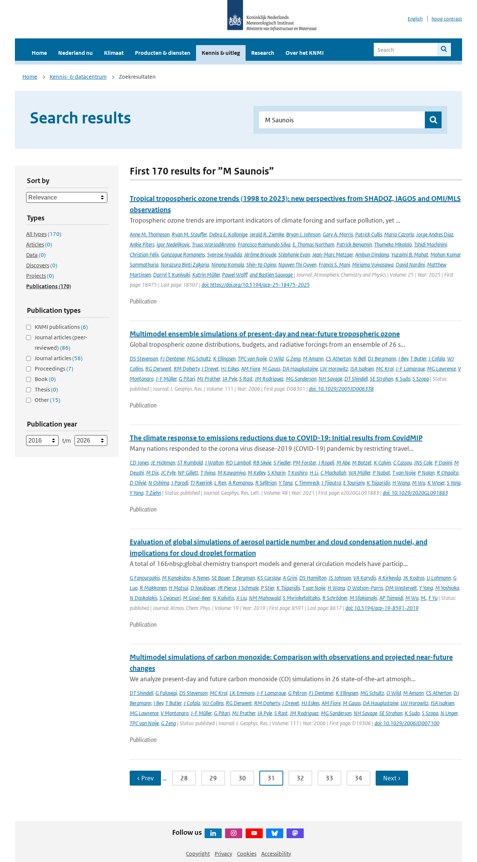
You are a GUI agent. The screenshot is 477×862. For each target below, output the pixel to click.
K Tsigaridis (378, 482)
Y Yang (136, 492)
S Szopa (421, 378)
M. (423, 597)
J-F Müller (166, 378)
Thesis (46, 389)
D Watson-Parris (365, 587)
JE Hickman (163, 462)
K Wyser (436, 482)
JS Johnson (340, 577)
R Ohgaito (447, 472)
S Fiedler (282, 462)
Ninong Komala (227, 264)
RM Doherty (186, 368)
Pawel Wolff (234, 274)
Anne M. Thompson (150, 234)
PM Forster (304, 462)
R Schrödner (334, 597)
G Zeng (293, 358)
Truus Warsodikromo (214, 244)
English (415, 19)
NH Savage (330, 378)
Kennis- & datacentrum (78, 76)
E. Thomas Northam (313, 244)
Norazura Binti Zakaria (185, 264)
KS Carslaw (269, 577)
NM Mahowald (265, 597)
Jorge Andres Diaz (435, 234)
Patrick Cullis (368, 234)
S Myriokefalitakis (301, 597)
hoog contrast (447, 19)
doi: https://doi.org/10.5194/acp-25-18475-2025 (256, 284)
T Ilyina (207, 472)
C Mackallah (333, 472)
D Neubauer (202, 587)
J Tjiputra (331, 482)
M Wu (418, 482)
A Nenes (201, 577)
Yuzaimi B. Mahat (409, 254)
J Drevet (210, 368)
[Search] (444, 49)
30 (242, 778)
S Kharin (276, 472)
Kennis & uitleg (221, 52)
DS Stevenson (144, 358)
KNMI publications (61, 326)
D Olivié (138, 482)
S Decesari (170, 597)
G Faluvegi (166, 692)
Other (47, 399)
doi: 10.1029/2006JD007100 (407, 723)
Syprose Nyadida (224, 254)
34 (358, 778)
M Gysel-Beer (197, 597)
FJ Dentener (172, 358)
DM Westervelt (401, 587)
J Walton (214, 462)
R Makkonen (153, 587)
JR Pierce (227, 587)
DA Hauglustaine (300, 368)
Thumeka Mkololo (393, 244)
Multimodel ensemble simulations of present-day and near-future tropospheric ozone (265, 334)
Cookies (246, 853)
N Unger (449, 713)
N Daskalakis (143, 597)
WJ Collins (213, 703)
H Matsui (178, 587)
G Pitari (187, 378)
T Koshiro (297, 472)
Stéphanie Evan (294, 254)
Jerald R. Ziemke (267, 234)
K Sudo (402, 378)
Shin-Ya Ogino (261, 264)
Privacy (223, 853)
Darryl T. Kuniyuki (171, 274)
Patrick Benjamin (354, 244)
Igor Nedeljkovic (173, 244)
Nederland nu (75, 52)
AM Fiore (250, 368)
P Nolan (426, 472)
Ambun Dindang (372, 254)
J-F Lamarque (410, 368)
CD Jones (139, 462)
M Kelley (256, 472)
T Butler (418, 358)
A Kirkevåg (389, 577)
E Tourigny (353, 482)
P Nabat (381, 472)
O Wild (276, 358)
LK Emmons (242, 692)
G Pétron (297, 692)
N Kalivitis (223, 597)
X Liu (241, 597)
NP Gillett (188, 472)
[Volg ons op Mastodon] (295, 833)
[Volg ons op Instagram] (234, 833)
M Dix (152, 472)
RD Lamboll (238, 462)
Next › (392, 778)
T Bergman (243, 577)
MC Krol (385, 368)
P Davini (443, 462)
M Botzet (362, 462)
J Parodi (179, 482)
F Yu (433, 597)
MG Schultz (199, 358)
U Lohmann (439, 577)
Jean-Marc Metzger (332, 254)
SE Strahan (381, 378)
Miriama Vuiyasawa (373, 264)
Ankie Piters (142, 244)
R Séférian (266, 482)
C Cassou (402, 462)
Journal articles (59, 358)
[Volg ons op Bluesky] (275, 833)
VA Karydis (364, 577)
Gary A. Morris (338, 234)
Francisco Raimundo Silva (264, 244)
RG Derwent (158, 368)
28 (184, 778)
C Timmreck (307, 482)
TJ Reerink (201, 482)
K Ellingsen (224, 358)
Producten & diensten (162, 52)
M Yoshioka (447, 587)
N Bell (359, 358)
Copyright (198, 853)
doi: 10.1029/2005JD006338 (341, 388)
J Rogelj (326, 462)
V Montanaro (175, 713)
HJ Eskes (230, 368)
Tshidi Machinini (430, 244)
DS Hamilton (312, 577)
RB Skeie (262, 462)
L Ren (220, 482)
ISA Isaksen (362, 368)
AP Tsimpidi (391, 597)
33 (329, 778)
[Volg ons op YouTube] (254, 833)
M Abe (343, 462)
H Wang (401, 482)
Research (262, 52)
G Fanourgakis (145, 577)
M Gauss (271, 368)
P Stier (267, 587)
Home (39, 52)
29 (213, 778)
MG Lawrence (441, 368)
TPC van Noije (252, 358)
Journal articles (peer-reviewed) (61, 342)
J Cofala (437, 358)
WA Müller (359, 472)
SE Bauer (221, 577)
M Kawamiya (232, 472)
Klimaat (114, 52)
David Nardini (410, 264)
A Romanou (240, 482)
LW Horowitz (334, 368)
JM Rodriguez (269, 378)
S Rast (246, 378)
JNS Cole (423, 462)
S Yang (454, 482)
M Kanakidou (176, 577)
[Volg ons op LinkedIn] (213, 833)
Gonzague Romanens (183, 254)
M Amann (313, 358)
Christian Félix (144, 254)
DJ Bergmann (382, 358)
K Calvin (382, 462)
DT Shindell (356, 378)
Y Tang (286, 482)
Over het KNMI (304, 52)
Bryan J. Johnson (303, 234)
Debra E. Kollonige (228, 234)
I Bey (403, 358)
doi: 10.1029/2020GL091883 (415, 492)
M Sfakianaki (363, 597)
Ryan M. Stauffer (189, 234)
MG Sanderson (301, 378)
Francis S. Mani (334, 264)
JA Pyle (229, 378)
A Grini (290, 577)
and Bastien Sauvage (272, 274)
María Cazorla (399, 234)
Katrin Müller (206, 274)
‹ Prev (145, 778)
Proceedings (54, 368)
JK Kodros (413, 577)
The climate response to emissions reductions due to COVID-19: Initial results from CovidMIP (276, 438)
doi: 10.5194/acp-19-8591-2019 (381, 607)
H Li (314, 472)
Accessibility (276, 853)
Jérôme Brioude (260, 254)
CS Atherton (338, 358)
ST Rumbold (190, 462)
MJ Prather (208, 378)
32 (300, 778)
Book (45, 379)
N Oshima (158, 482)
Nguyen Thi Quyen (297, 264)
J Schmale (248, 587)
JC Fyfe (168, 472)
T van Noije (404, 472)
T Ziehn (153, 492)
